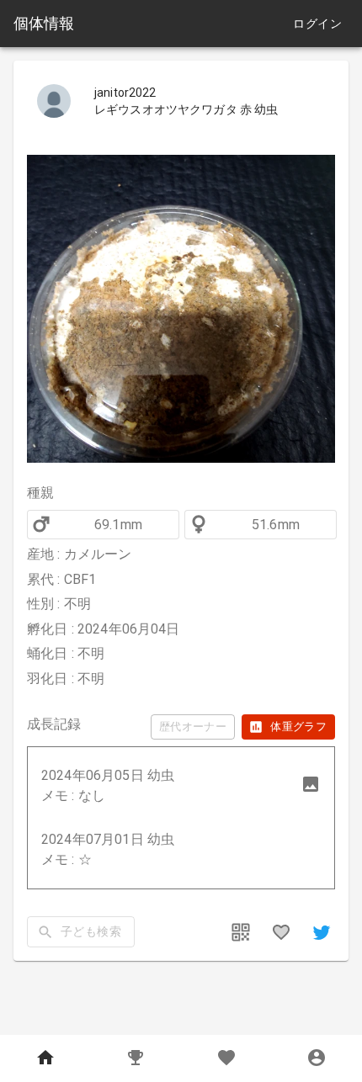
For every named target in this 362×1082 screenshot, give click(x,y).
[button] (181, 786)
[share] (321, 932)
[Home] (45, 1058)
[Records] (136, 1058)
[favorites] (281, 932)
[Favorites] (226, 1058)
